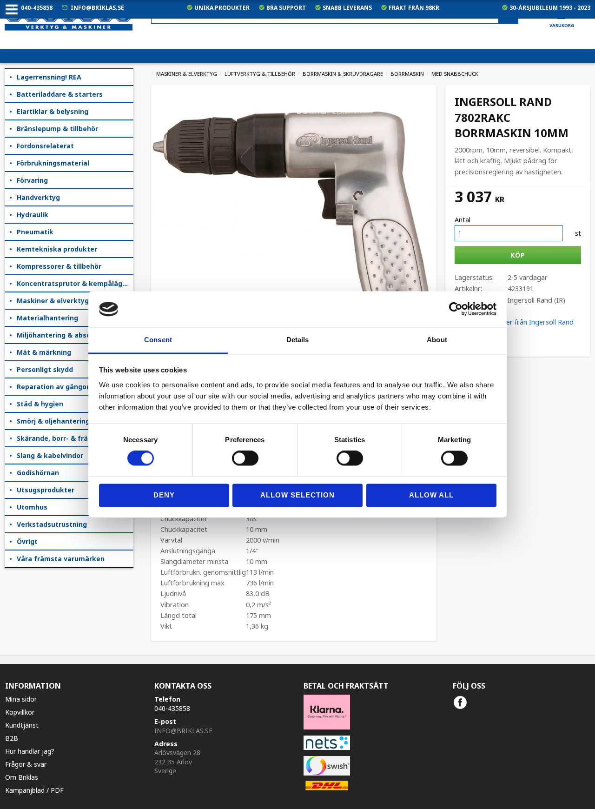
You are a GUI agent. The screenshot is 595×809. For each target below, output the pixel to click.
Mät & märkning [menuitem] (44, 352)
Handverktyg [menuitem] (38, 197)
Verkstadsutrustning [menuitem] (52, 524)
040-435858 (37, 8)
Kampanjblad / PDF (34, 790)
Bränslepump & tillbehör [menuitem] (57, 128)
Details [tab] (297, 340)
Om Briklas (21, 777)
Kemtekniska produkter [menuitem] (57, 249)
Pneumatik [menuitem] (35, 231)
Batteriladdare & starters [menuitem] (60, 94)
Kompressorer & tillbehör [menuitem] (59, 266)
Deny (164, 495)
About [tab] (437, 340)
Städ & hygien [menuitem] (40, 403)
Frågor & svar (25, 764)
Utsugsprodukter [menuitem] (45, 489)
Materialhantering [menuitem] (47, 317)
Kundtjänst (22, 725)
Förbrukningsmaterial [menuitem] (53, 163)
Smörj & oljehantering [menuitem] (53, 421)
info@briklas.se (97, 8)
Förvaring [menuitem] (32, 180)
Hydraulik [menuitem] (32, 214)
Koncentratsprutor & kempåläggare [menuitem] (75, 283)
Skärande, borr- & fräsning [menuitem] (61, 438)
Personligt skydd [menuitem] (45, 369)
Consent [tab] (158, 340)
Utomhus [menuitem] (32, 507)
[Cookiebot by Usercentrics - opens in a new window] (455, 309)
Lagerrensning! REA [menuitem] (49, 77)
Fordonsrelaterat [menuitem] (45, 145)
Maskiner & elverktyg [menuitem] (53, 300)
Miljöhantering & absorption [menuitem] (64, 335)
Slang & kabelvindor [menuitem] (50, 455)
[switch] (245, 458)
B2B (11, 738)
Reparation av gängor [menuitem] (53, 386)
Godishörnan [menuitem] (38, 472)
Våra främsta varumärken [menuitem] (61, 558)
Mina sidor (21, 699)
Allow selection (297, 495)
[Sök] (508, 16)
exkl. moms (408, 42)
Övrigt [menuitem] (27, 541)
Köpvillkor (19, 712)
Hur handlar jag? (29, 751)
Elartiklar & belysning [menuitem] (52, 111)
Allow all (431, 495)
